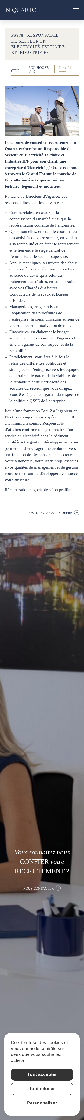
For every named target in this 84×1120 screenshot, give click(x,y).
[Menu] (76, 10)
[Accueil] (20, 10)
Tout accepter (42, 1074)
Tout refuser (42, 1088)
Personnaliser (42, 1102)
